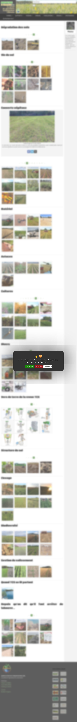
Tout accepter (29, 366)
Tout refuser (38, 366)
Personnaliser (48, 366)
